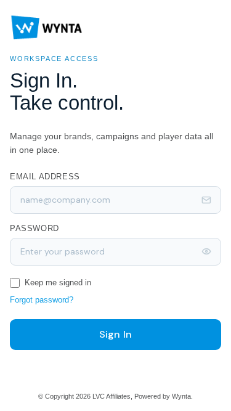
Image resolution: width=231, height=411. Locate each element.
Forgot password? (41, 299)
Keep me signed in (58, 282)
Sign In (115, 334)
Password (34, 228)
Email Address (45, 176)
